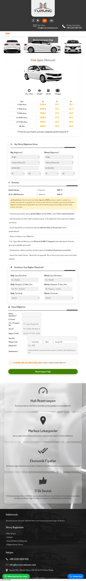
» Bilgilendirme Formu (14, 544)
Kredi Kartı (35, 342)
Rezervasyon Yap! (43, 371)
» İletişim (9, 537)
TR (45, 20)
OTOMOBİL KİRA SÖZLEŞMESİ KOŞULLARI (27, 363)
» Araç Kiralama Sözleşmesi (16, 541)
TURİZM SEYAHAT (5, 580)
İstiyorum (42, 190)
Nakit (47, 342)
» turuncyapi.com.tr (53, 578)
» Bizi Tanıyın (11, 533)
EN (52, 20)
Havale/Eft (58, 342)
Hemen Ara (77, 576)
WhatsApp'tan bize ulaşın (18, 576)
